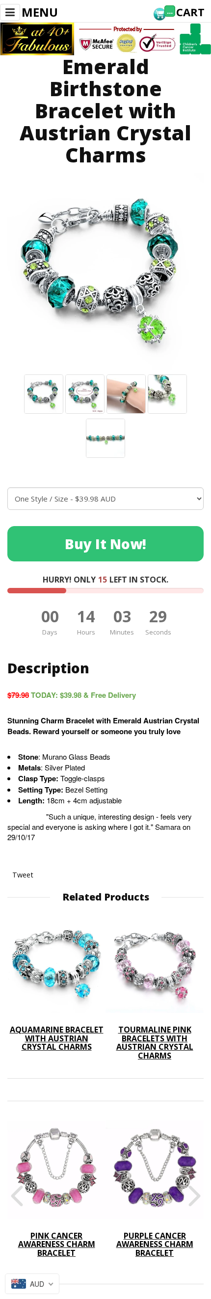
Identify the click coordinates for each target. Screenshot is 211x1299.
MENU (40, 12)
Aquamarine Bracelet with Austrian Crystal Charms (57, 1038)
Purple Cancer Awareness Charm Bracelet (154, 1244)
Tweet (22, 874)
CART (190, 11)
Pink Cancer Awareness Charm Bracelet (56, 1244)
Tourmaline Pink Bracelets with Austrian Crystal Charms (154, 1042)
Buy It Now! (105, 543)
